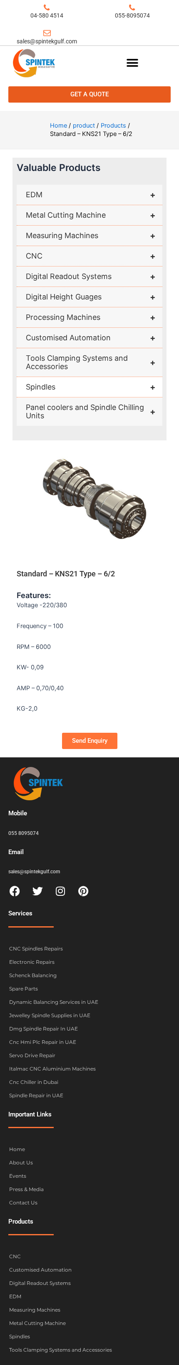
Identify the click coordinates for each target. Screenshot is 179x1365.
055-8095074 (132, 15)
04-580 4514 (46, 15)
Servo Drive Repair (32, 1055)
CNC (91, 256)
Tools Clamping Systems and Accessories (91, 362)
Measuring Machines (91, 236)
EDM (91, 195)
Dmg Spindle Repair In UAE (43, 1029)
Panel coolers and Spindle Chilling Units (91, 411)
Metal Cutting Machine (91, 215)
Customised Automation (91, 338)
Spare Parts (23, 988)
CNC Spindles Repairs (36, 948)
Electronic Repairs (32, 962)
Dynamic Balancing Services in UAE (53, 1002)
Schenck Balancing (33, 975)
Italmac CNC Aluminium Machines (52, 1069)
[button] (132, 62)
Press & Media (26, 1189)
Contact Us (23, 1202)
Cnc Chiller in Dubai (33, 1082)
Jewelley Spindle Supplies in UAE (49, 1015)
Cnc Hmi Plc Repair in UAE (42, 1042)
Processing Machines (91, 317)
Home (17, 1149)
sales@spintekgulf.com (47, 41)
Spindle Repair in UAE (36, 1095)
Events (17, 1176)
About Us (21, 1162)
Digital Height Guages (91, 297)
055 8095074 (23, 833)
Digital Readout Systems (91, 276)
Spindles (91, 387)
